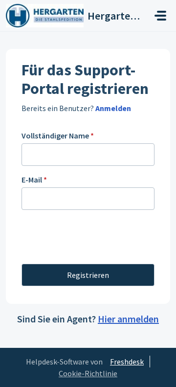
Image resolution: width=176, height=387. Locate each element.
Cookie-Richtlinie (88, 373)
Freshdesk (127, 361)
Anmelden (112, 108)
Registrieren (88, 275)
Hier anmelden (128, 319)
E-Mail (34, 179)
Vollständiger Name (58, 135)
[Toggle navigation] (160, 15)
